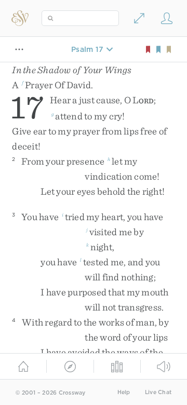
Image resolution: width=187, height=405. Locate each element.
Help (123, 392)
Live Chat (158, 392)
